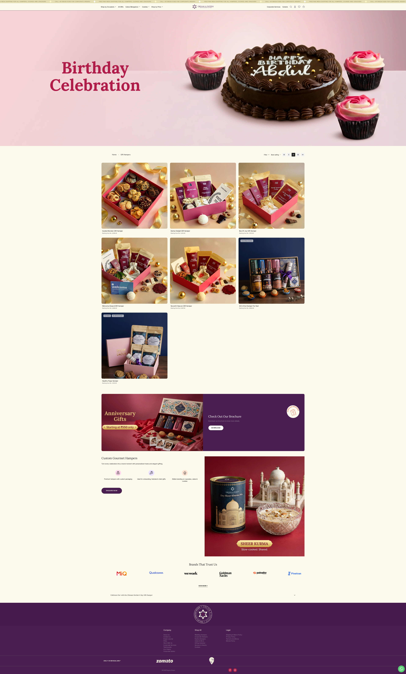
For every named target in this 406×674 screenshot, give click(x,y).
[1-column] (284, 154)
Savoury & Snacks (201, 645)
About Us (166, 635)
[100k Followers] (235, 670)
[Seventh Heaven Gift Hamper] (203, 271)
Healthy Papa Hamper (110, 381)
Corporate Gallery (169, 651)
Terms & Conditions (232, 639)
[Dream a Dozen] (203, 6)
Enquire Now (111, 490)
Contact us (167, 637)
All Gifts (120, 7)
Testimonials (167, 647)
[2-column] (289, 154)
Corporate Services (273, 7)
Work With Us (167, 643)
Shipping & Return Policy (234, 635)
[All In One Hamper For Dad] (271, 271)
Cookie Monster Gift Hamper (112, 231)
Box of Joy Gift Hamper (247, 231)
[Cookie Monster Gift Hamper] (134, 196)
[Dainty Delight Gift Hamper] (203, 196)
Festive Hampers (200, 639)
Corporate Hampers (201, 637)
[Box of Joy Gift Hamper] (271, 196)
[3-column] (293, 154)
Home (114, 155)
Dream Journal (168, 639)
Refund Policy (230, 641)
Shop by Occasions (107, 7)
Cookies (145, 7)
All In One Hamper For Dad (249, 306)
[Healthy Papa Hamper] (134, 346)
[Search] (291, 6)
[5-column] (302, 154)
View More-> (203, 586)
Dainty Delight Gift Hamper (180, 231)
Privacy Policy (230, 637)
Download (215, 428)
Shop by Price (156, 7)
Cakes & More (199, 641)
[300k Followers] (230, 670)
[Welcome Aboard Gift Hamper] (134, 271)
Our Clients (167, 649)
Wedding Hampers (201, 635)
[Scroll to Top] (401, 662)
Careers (285, 7)
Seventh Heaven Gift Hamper (181, 306)
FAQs (165, 641)
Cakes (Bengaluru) (132, 7)
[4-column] (298, 154)
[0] (303, 6)
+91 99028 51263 (65, 1)
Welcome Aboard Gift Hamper (113, 306)
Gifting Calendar (200, 643)
